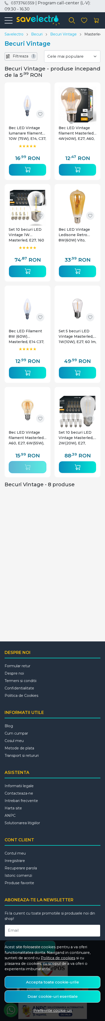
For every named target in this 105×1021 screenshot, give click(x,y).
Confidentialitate (19, 688)
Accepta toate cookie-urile (52, 982)
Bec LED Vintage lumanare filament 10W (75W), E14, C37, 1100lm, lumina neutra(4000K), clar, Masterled (27, 133)
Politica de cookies (58, 958)
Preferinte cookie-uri (52, 1010)
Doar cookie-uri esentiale (53, 996)
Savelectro (14, 34)
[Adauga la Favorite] (40, 114)
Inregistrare (15, 860)
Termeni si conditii (20, 680)
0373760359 (22, 3)
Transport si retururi (22, 755)
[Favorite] (84, 20)
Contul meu (15, 853)
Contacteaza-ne (19, 793)
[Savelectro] (35, 20)
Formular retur (17, 666)
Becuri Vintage (63, 34)
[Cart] (96, 20)
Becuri (37, 34)
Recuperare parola (21, 868)
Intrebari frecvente (21, 800)
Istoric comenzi (18, 875)
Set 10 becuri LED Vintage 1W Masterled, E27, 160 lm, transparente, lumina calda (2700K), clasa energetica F (26, 235)
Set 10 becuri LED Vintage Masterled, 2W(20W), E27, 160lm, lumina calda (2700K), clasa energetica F (76, 438)
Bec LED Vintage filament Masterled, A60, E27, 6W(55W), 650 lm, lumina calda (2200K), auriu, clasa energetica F (27, 438)
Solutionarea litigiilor (22, 823)
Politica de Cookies (21, 695)
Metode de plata (19, 748)
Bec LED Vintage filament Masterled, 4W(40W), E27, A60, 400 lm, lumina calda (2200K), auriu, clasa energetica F (77, 133)
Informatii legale (19, 786)
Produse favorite (19, 883)
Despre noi (14, 673)
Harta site (13, 808)
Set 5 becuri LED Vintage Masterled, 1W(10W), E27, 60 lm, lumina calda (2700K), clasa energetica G (77, 336)
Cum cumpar (16, 733)
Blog (9, 726)
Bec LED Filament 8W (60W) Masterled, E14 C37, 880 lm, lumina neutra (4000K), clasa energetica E (26, 336)
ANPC (10, 815)
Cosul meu (14, 740)
